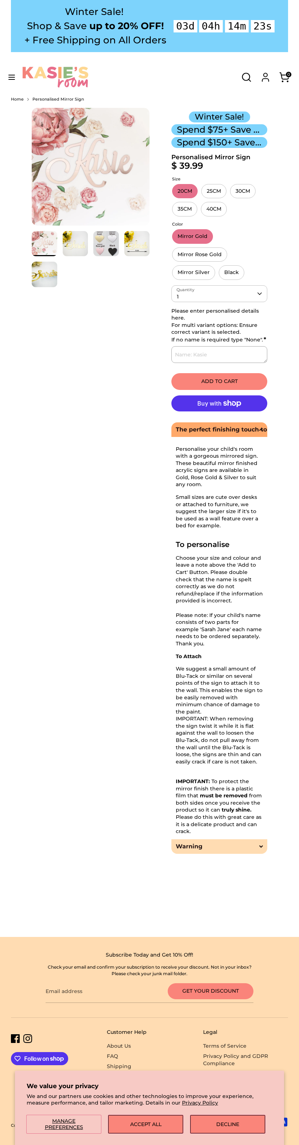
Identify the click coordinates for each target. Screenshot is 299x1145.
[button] (219, 429)
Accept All (146, 1124)
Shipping (119, 1066)
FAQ (112, 1056)
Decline (227, 1124)
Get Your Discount (210, 991)
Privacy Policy (200, 1102)
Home (17, 99)
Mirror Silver (194, 272)
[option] (91, 169)
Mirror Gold (192, 236)
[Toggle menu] (11, 77)
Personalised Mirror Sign (58, 99)
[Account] (265, 73)
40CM (213, 209)
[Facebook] (15, 1038)
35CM (185, 209)
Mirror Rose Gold (200, 254)
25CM (214, 191)
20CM (185, 191)
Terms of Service (224, 1046)
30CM (243, 191)
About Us (119, 1046)
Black (231, 272)
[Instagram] (27, 1038)
